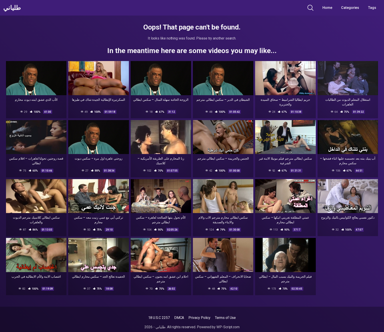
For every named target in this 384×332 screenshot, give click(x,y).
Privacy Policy (199, 318)
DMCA (179, 318)
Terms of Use (225, 318)
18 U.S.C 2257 (159, 318)
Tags (372, 8)
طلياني (12, 8)
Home (327, 8)
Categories (350, 8)
